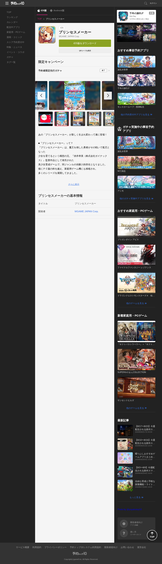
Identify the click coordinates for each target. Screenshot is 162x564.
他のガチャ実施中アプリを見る (135, 198)
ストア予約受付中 (15, 42)
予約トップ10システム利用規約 (85, 547)
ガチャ (10, 57)
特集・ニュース (14, 47)
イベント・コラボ (15, 52)
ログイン (153, 3)
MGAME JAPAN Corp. (69, 36)
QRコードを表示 (85, 51)
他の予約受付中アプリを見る (135, 114)
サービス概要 (22, 547)
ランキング (12, 17)
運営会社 (141, 547)
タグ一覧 (11, 62)
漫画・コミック (14, 37)
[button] (108, 96)
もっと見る (135, 497)
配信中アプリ (13, 27)
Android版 (58, 10)
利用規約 (36, 547)
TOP (9, 12)
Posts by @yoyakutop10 (130, 509)
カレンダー (12, 22)
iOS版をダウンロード (85, 43)
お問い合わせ (127, 547)
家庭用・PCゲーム (16, 32)
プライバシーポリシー (55, 547)
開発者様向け (111, 547)
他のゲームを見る (135, 303)
